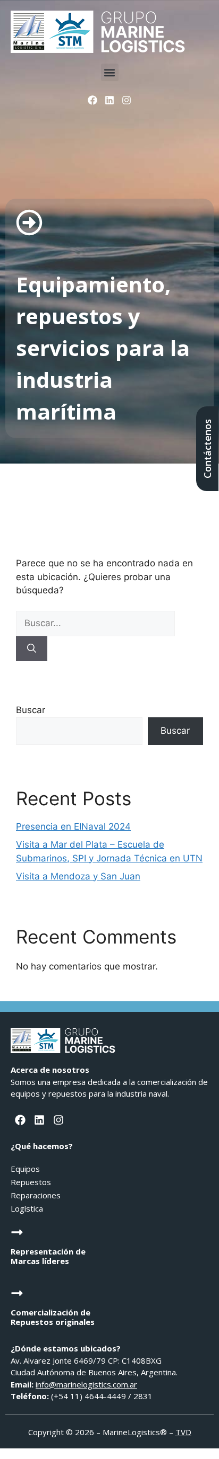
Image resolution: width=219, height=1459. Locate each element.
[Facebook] (91, 100)
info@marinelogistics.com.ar (86, 1384)
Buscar (30, 710)
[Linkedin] (109, 100)
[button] (110, 72)
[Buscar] (31, 649)
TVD (183, 1432)
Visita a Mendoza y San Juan (78, 876)
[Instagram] (126, 100)
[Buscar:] (95, 623)
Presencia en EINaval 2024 (73, 826)
